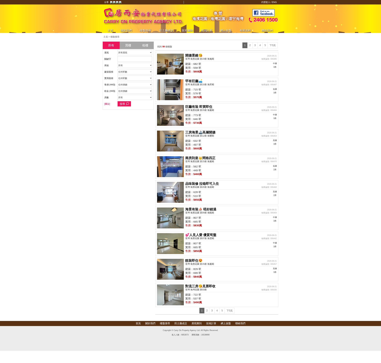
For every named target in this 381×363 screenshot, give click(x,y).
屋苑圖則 (187, 30)
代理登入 (266, 2)
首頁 (138, 323)
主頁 (110, 30)
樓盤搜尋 (145, 30)
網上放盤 (225, 30)
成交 (166, 30)
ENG (274, 2)
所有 (111, 45)
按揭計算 (206, 30)
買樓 (128, 45)
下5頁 (273, 45)
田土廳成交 (180, 323)
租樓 (145, 45)
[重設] (107, 104)
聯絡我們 (267, 30)
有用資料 (245, 30)
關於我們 (126, 30)
